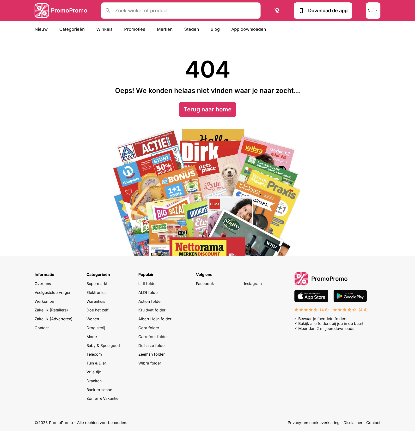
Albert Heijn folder (154, 318)
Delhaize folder (152, 345)
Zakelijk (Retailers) (51, 310)
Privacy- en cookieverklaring (314, 422)
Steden (191, 29)
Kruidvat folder (151, 310)
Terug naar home (208, 109)
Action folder (150, 301)
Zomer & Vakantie (102, 398)
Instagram (253, 283)
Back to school (99, 389)
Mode (91, 336)
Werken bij (44, 301)
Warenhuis (95, 301)
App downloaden (248, 29)
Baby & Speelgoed (103, 345)
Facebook (205, 283)
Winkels (104, 29)
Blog (215, 29)
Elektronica (96, 292)
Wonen (92, 318)
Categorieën (72, 29)
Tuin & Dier (96, 363)
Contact (42, 327)
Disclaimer (352, 422)
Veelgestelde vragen (53, 292)
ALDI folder (148, 292)
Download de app (328, 10)
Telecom (94, 354)
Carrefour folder (153, 336)
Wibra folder (149, 363)
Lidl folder (147, 283)
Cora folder (148, 327)
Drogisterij (95, 327)
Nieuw (41, 29)
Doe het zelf (97, 310)
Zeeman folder (151, 354)
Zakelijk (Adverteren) (54, 318)
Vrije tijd (93, 372)
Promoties (134, 29)
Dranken (94, 380)
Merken (165, 29)
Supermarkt (96, 283)
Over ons (43, 283)
